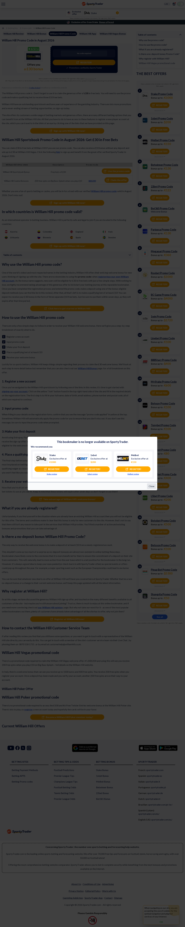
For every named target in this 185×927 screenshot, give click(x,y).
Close (151, 486)
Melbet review (133, 474)
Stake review (52, 474)
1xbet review (92, 474)
